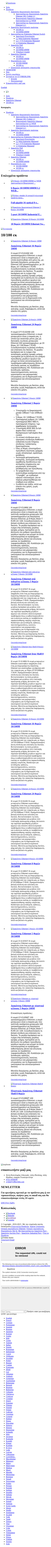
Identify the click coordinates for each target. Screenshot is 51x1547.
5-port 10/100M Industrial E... (26, 214)
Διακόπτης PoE (17, 45)
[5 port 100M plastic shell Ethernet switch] (28, 1001)
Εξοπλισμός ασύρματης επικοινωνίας (25, 68)
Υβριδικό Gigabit (23, 52)
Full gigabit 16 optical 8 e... (24, 202)
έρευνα (13, 315)
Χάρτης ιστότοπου (37, 1226)
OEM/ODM (11, 70)
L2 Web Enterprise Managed (27, 38)
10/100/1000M (21, 63)
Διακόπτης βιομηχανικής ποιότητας (24, 27)
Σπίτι (8, 7)
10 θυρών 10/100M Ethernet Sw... (28, 224)
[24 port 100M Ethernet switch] (26, 319)
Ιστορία (14, 79)
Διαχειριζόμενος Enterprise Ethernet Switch (28, 34)
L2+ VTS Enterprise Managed (28, 41)
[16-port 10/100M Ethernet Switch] (27, 719)
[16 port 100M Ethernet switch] (26, 241)
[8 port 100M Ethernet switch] (25, 495)
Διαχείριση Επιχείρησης (25, 36)
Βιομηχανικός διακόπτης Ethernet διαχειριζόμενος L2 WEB (29, 19)
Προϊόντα (9, 9)
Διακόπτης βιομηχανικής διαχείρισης (25, 12)
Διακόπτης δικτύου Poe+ (10, 1233)
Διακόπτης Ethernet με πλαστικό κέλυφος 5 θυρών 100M (27, 1007)
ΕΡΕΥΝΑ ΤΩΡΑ (8, 1203)
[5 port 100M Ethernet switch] (25, 398)
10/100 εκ (20, 30)
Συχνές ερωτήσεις (13, 74)
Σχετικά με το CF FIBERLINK (18, 76)
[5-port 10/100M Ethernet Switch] (27, 929)
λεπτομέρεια (21, 315)
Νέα (7, 72)
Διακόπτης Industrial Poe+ (31, 1233)
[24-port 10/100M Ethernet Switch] (27, 789)
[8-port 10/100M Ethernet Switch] (27, 859)
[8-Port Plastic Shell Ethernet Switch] (28, 1086)
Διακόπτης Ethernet (18, 54)
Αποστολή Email (7, 1240)
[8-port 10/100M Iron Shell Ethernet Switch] (28, 649)
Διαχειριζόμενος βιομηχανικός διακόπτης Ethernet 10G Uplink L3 (32, 15)
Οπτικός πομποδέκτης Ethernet (13, 1229)
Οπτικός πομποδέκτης (35, 1229)
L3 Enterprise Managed (25, 43)
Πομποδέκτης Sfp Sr (9, 1231)
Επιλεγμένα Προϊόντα (20, 1226)
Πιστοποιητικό (16, 81)
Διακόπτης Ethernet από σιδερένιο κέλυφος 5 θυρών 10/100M (24, 582)
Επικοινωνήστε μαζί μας (15, 83)
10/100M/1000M (22, 32)
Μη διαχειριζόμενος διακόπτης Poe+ (32, 1231)
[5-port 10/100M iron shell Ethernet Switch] (28, 574)
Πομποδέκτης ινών (18, 61)
